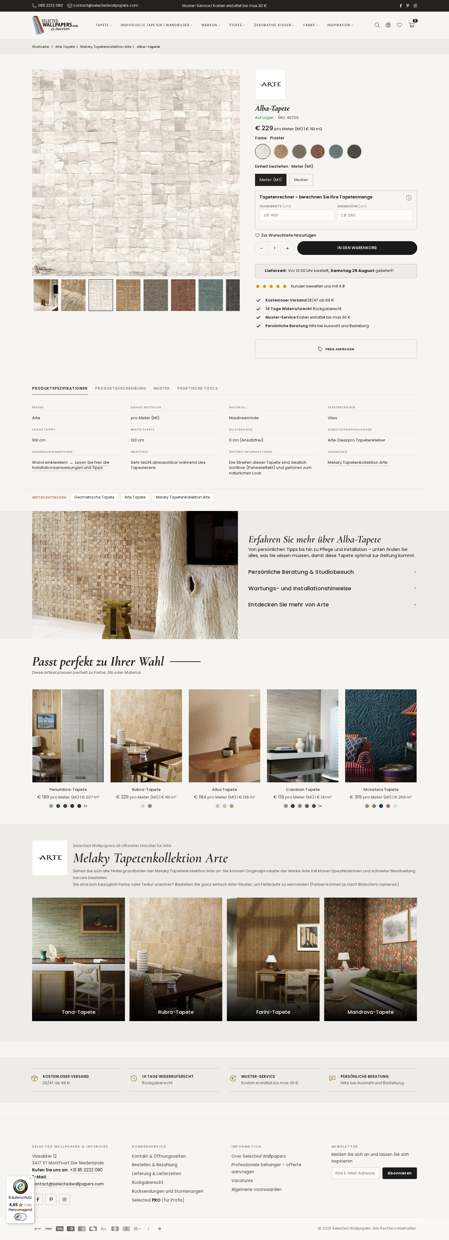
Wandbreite (275, 206)
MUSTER (162, 388)
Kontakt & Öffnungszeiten (159, 1156)
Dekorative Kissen (272, 25)
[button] (411, 25)
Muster (301, 180)
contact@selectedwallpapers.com (105, 5)
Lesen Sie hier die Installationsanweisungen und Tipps (70, 465)
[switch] (20, 1216)
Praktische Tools (197, 388)
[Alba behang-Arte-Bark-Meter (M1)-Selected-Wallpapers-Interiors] (128, 295)
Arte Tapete (65, 47)
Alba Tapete (224, 789)
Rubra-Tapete (146, 789)
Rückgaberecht (147, 1182)
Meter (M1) (271, 180)
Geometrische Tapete (94, 497)
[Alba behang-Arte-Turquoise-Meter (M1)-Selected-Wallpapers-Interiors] (211, 295)
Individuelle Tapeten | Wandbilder (155, 25)
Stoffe (236, 25)
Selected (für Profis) (158, 1200)
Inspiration (338, 25)
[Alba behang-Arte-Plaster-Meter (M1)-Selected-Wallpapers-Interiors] (101, 295)
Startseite (40, 47)
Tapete (102, 25)
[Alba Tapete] (224, 735)
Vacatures (242, 1181)
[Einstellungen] (388, 25)
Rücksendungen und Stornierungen (167, 1191)
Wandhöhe (352, 206)
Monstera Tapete (381, 789)
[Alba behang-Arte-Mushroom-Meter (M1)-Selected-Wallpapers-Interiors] (156, 295)
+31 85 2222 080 (86, 1170)
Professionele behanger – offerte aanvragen (266, 1168)
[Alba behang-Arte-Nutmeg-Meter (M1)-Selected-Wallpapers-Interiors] (183, 295)
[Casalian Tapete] (302, 735)
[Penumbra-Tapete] (68, 735)
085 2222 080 (50, 5)
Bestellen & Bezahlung (154, 1165)
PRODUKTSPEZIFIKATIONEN (60, 388)
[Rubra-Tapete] (146, 735)
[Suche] (377, 25)
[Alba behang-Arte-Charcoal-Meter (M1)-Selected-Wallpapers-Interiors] (238, 295)
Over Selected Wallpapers (259, 1156)
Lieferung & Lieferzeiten (156, 1174)
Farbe (309, 25)
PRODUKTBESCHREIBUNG (120, 388)
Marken (209, 25)
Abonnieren (400, 1173)
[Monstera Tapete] (381, 735)
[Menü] (31, 1179)
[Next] (227, 172)
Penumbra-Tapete (68, 789)
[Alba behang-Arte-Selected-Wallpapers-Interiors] (73, 295)
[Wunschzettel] (399, 25)
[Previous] (44, 172)
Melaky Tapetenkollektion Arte (105, 47)
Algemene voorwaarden (257, 1189)
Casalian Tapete (303, 789)
